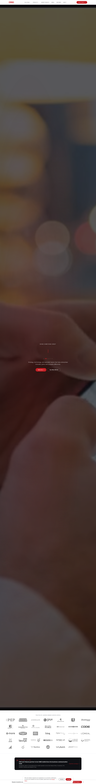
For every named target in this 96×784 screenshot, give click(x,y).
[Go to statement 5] (49, 358)
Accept (68, 779)
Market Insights (45, 2)
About (64, 2)
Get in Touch (81, 2)
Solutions (27, 2)
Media (53, 2)
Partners (59, 2)
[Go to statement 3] (46, 358)
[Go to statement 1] (43, 358)
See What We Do (54, 369)
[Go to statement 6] (51, 358)
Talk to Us (40, 369)
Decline (62, 779)
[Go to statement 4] (47, 358)
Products (35, 2)
